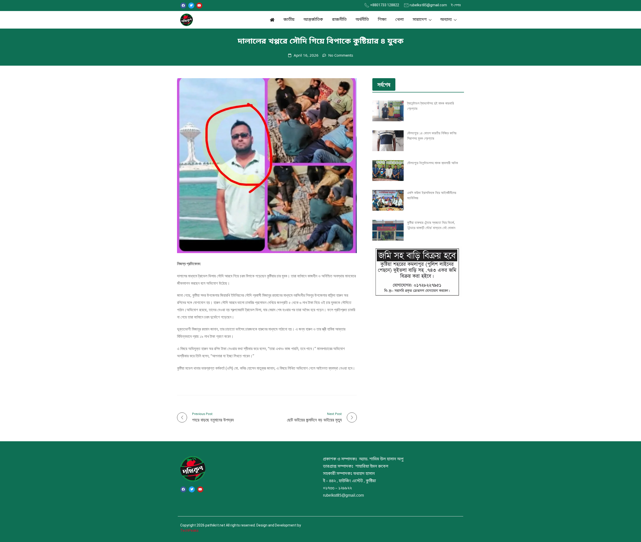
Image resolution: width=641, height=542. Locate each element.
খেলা (399, 20)
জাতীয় (288, 20)
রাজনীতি (339, 20)
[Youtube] (199, 6)
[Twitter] (191, 6)
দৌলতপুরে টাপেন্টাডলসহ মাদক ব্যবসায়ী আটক (432, 162)
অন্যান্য (446, 20)
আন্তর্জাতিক (313, 20)
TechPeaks (189, 530)
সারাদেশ (420, 20)
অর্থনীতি (362, 20)
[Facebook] (183, 6)
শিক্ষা (382, 20)
